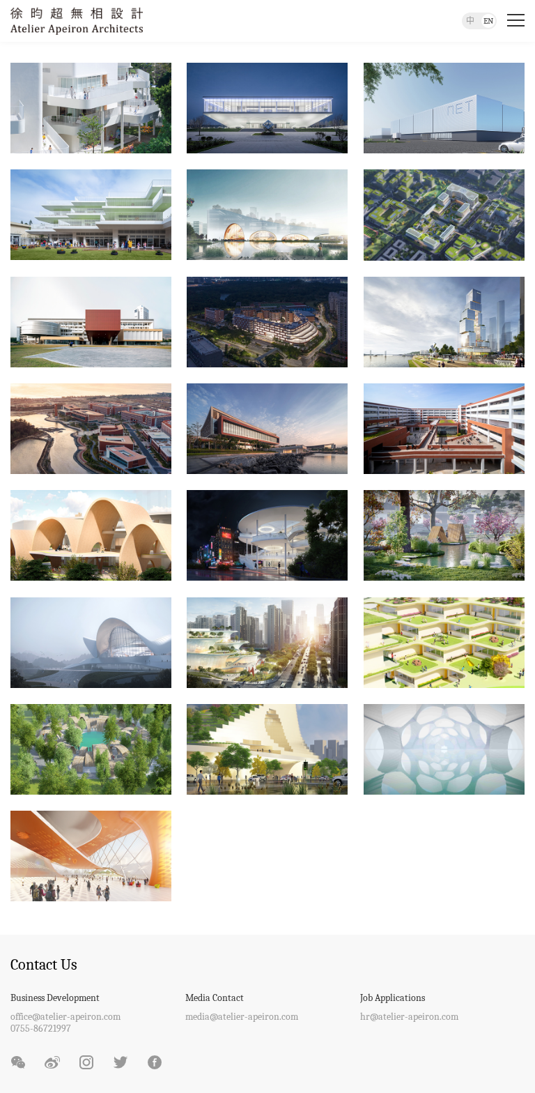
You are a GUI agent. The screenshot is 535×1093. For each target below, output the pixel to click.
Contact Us (43, 965)
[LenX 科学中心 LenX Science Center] (90, 855)
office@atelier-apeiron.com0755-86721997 (65, 1022)
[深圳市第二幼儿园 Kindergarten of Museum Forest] (90, 107)
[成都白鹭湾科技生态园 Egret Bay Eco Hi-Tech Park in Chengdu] (444, 214)
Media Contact (214, 998)
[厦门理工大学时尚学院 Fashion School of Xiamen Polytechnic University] (90, 321)
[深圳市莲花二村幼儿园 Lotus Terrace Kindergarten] (90, 214)
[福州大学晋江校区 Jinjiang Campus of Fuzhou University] (90, 428)
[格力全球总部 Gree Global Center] (444, 321)
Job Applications (392, 998)
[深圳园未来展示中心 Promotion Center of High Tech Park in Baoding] (267, 107)
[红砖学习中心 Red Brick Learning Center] (444, 428)
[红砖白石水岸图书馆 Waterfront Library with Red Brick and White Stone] (267, 428)
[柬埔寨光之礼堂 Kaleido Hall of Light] (444, 748)
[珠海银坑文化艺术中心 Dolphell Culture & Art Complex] (90, 642)
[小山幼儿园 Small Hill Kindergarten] (90, 535)
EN (488, 21)
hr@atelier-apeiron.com (409, 1017)
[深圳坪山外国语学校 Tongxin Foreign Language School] (267, 321)
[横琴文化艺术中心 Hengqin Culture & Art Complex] (267, 214)
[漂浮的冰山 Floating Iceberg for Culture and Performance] (267, 748)
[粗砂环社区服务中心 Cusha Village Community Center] (267, 535)
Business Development (55, 998)
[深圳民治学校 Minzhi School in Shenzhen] (444, 642)
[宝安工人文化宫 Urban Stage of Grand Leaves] (267, 642)
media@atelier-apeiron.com (241, 1017)
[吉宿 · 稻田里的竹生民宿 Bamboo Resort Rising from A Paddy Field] (444, 535)
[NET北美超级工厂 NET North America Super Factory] (444, 107)
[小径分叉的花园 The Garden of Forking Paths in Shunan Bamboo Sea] (90, 748)
